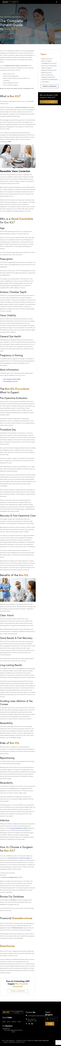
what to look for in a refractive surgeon (19, 858)
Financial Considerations (50, 79)
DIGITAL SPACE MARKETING (41, 1040)
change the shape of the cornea (24, 107)
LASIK (9, 141)
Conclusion (45, 82)
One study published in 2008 (18, 828)
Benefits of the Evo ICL (49, 70)
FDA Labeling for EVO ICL (10, 381)
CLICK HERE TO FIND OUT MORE (49, 102)
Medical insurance (17, 928)
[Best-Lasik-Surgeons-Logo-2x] (10, 1)
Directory (13, 900)
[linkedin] (32, 1023)
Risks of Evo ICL (47, 73)
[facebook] (26, 1023)
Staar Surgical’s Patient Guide (11, 379)
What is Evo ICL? (47, 59)
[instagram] (29, 1023)
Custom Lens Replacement (9, 877)
